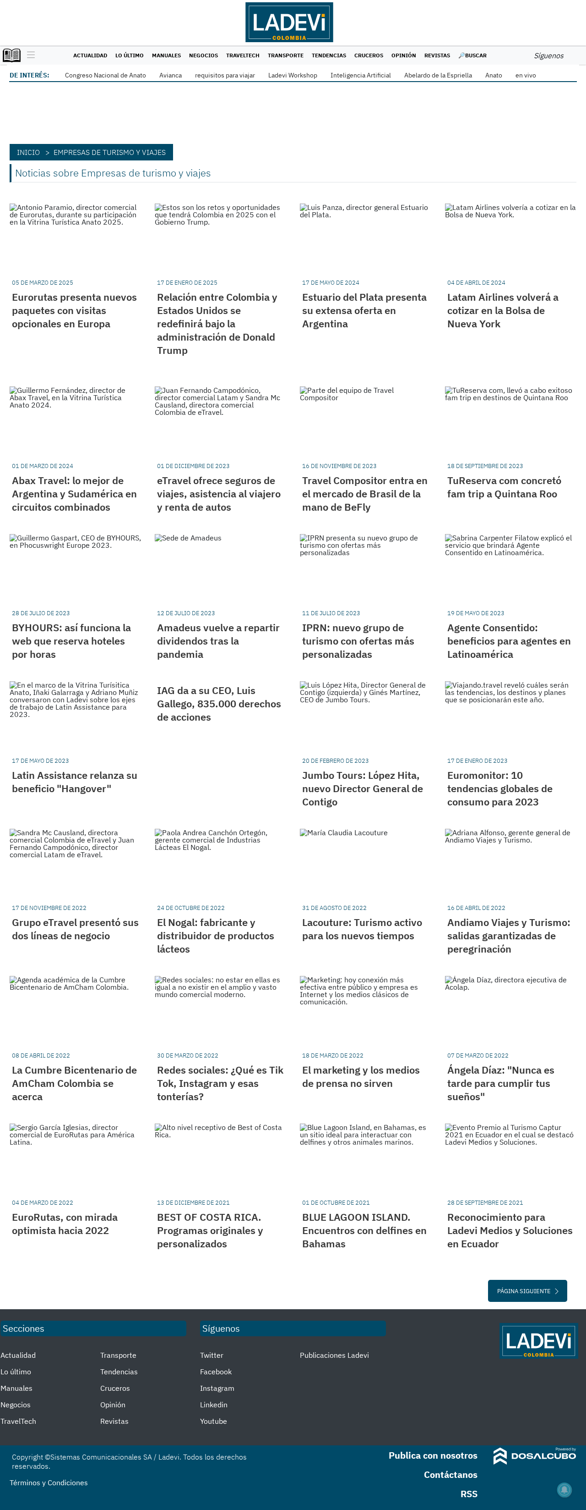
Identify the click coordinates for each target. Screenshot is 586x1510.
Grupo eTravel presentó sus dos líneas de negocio (75, 928)
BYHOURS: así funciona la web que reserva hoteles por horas (71, 641)
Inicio (28, 152)
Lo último (129, 55)
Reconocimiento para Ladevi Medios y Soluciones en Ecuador (510, 1230)
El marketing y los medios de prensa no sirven (361, 1076)
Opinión (403, 55)
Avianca (170, 75)
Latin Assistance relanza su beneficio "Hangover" (74, 781)
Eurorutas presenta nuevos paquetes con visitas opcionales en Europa (74, 310)
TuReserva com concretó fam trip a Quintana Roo (504, 487)
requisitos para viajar (225, 75)
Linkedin (214, 1404)
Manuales (166, 55)
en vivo (525, 75)
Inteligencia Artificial (361, 75)
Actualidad (90, 55)
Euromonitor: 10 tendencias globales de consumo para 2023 (500, 788)
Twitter (211, 1355)
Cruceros (368, 55)
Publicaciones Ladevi (334, 1355)
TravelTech (243, 55)
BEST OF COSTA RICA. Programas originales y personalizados (210, 1230)
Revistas (437, 55)
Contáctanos (450, 1474)
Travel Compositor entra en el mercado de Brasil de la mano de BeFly (365, 493)
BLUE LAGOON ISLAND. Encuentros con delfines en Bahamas (364, 1230)
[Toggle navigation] (29, 55)
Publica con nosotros (433, 1455)
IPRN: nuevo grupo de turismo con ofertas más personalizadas (358, 641)
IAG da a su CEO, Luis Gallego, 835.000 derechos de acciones (219, 703)
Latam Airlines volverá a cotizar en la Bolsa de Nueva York (503, 310)
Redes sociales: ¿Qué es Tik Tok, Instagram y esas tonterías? (220, 1083)
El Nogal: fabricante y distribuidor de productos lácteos (215, 935)
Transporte (286, 55)
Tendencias (329, 55)
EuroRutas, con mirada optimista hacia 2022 (65, 1223)
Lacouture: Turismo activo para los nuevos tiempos (362, 928)
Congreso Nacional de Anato (105, 75)
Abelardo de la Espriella (438, 75)
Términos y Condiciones (49, 1482)
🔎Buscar (472, 55)
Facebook (216, 1371)
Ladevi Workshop (292, 75)
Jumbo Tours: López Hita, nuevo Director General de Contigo (362, 788)
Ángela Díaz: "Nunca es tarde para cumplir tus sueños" (500, 1083)
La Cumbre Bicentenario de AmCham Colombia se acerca (74, 1083)
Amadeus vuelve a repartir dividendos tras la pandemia (218, 641)
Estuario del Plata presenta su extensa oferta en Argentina (364, 310)
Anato (493, 75)
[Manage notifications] (564, 1489)
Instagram (217, 1388)
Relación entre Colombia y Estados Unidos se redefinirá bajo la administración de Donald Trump (217, 323)
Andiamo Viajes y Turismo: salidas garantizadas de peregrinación (508, 935)
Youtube (213, 1421)
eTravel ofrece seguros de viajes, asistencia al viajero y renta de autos (219, 493)
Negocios (203, 55)
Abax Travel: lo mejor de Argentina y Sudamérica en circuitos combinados (74, 493)
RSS (469, 1494)
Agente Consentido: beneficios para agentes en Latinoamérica (509, 641)
